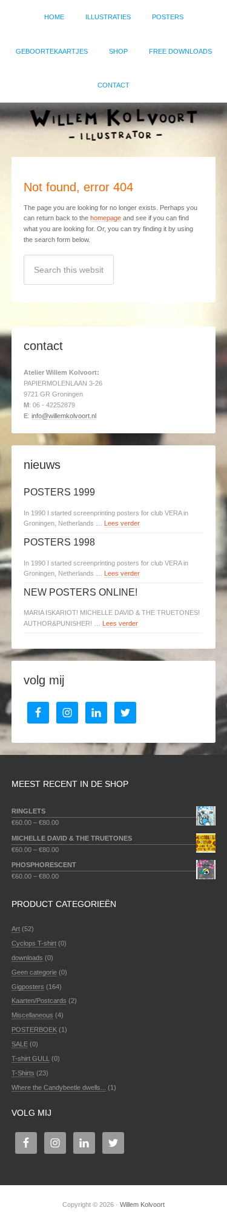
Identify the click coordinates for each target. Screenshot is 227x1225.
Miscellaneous (32, 1015)
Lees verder (122, 523)
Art (16, 928)
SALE (20, 1044)
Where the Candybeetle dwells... (59, 1087)
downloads (27, 957)
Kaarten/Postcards (39, 1000)
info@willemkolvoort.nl (63, 415)
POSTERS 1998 (59, 542)
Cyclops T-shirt (34, 943)
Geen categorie (34, 972)
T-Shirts (23, 1073)
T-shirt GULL (31, 1058)
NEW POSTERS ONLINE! (80, 592)
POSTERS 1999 (59, 492)
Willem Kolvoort (113, 124)
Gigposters (28, 986)
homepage (105, 217)
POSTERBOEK (34, 1029)
